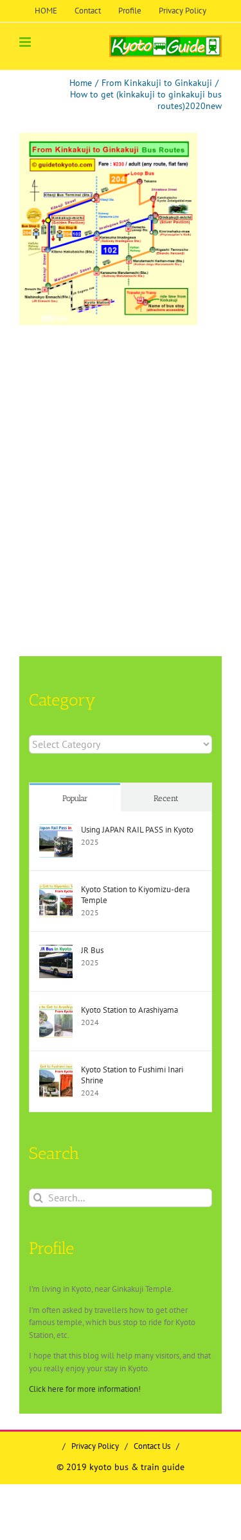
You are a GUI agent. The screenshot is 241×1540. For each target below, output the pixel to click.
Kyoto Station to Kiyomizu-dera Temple (135, 895)
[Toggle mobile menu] (26, 42)
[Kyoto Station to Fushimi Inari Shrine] (56, 1070)
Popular (75, 798)
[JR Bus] (56, 950)
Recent (166, 798)
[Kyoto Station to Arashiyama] (56, 1010)
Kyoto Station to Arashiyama (129, 1009)
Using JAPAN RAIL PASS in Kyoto (137, 829)
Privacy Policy (95, 1446)
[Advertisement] (120, 458)
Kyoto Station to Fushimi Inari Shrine (132, 1075)
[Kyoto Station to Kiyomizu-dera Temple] (56, 889)
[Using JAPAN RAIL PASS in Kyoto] (56, 830)
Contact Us (152, 1446)
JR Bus (92, 950)
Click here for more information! (85, 1388)
